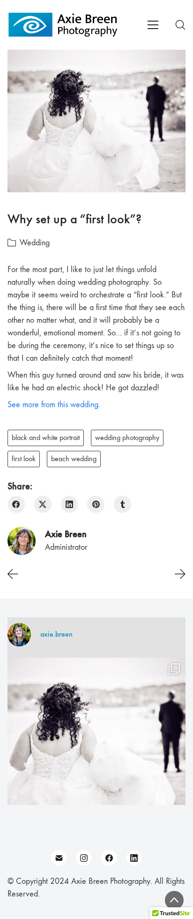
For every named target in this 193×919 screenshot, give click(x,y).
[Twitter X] (43, 504)
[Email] (59, 858)
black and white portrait (46, 437)
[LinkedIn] (69, 504)
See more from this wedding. (53, 405)
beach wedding (73, 459)
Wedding (35, 243)
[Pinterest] (95, 504)
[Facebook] (16, 504)
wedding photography (127, 437)
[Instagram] (84, 858)
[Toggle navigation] (153, 25)
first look (24, 459)
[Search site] (180, 25)
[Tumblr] (122, 504)
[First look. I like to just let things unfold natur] (96, 747)
